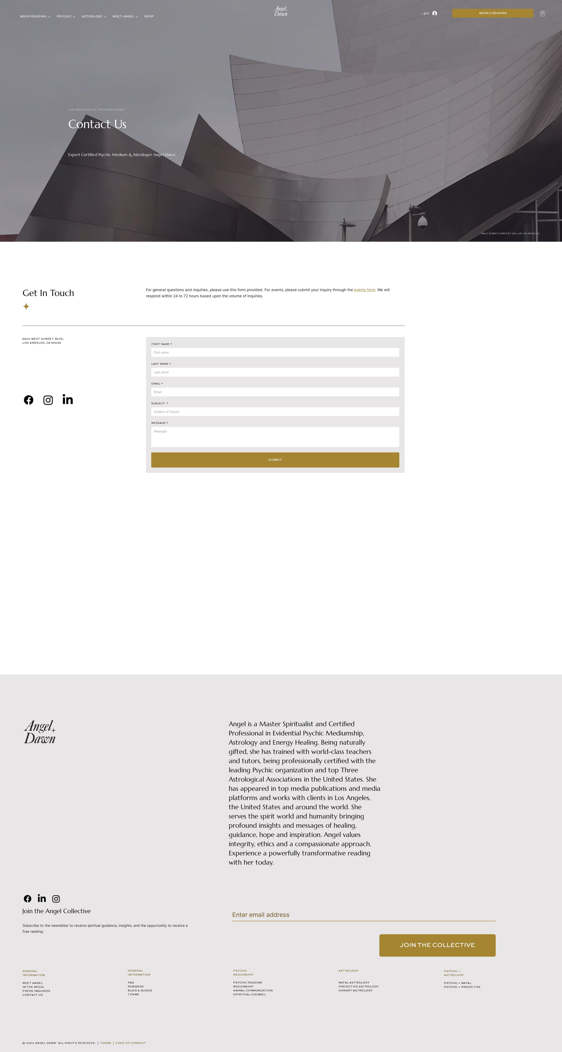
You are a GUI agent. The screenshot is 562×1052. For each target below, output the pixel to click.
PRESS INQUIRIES (36, 991)
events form (364, 290)
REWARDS (136, 986)
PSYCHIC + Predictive (462, 987)
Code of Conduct (130, 1043)
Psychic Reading (247, 982)
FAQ (131, 982)
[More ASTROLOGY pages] (105, 17)
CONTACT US (32, 995)
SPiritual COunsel (249, 994)
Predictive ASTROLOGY (359, 986)
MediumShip (243, 986)
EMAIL (157, 384)
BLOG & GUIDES (140, 990)
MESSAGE (159, 423)
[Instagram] (56, 899)
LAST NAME (161, 364)
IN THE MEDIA (33, 987)
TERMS (133, 994)
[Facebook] (28, 400)
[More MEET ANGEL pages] (137, 17)
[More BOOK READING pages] (49, 17)
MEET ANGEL (32, 983)
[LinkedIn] (67, 400)
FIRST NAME (161, 344)
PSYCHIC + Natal (457, 983)
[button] (542, 13)
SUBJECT (159, 403)
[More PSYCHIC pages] (74, 17)
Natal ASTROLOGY (354, 982)
